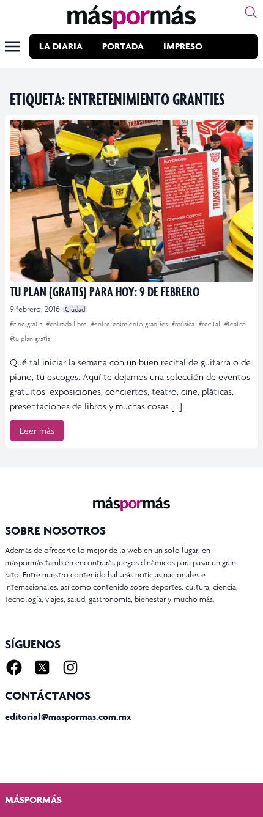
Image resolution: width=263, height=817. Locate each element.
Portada (123, 46)
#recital (210, 324)
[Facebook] (14, 667)
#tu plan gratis (30, 338)
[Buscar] (250, 12)
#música (184, 324)
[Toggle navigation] (12, 46)
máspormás (33, 799)
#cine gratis (27, 324)
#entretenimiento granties (130, 324)
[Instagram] (70, 667)
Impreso (182, 46)
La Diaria (61, 46)
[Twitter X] (42, 667)
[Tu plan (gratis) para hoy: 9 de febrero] (131, 201)
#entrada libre (67, 324)
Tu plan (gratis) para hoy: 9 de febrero (104, 291)
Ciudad (75, 309)
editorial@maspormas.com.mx (68, 716)
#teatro (235, 324)
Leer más (37, 430)
